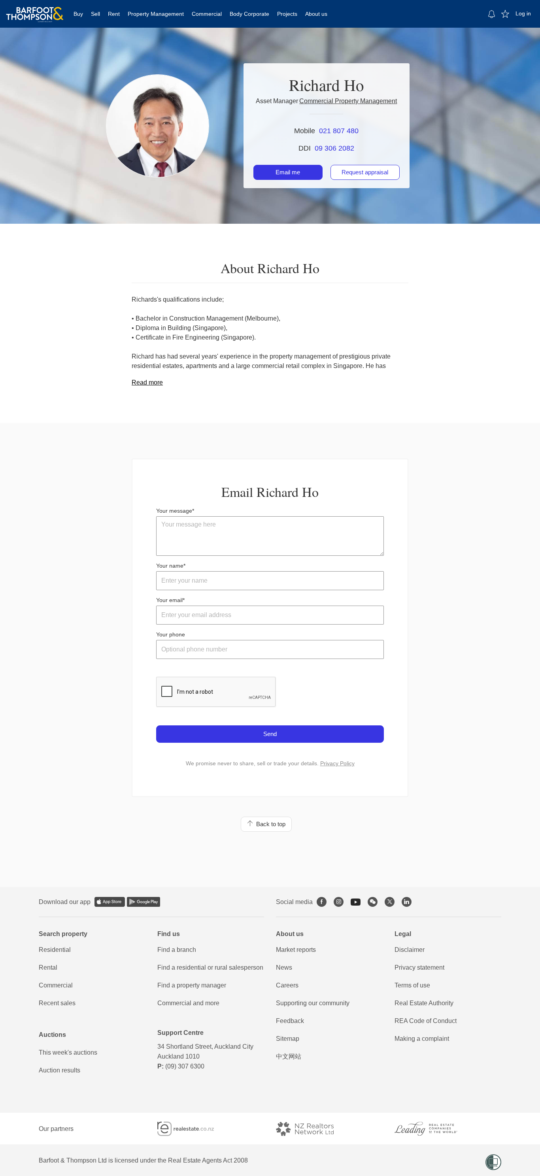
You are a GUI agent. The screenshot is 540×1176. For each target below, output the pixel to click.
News (284, 967)
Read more (147, 382)
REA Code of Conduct (426, 1020)
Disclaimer (410, 949)
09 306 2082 (334, 148)
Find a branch (176, 949)
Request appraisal (365, 172)
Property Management (156, 14)
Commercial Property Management (348, 101)
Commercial (207, 14)
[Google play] (143, 902)
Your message (174, 511)
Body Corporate (249, 14)
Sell (95, 14)
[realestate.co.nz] (192, 1129)
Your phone (170, 634)
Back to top (269, 824)
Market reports (296, 949)
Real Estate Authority (424, 1003)
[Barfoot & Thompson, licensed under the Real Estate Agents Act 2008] (35, 10)
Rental (48, 967)
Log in (523, 13)
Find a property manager (191, 985)
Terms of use (412, 985)
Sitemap (287, 1038)
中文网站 (288, 1056)
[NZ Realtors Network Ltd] (312, 1129)
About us (316, 14)
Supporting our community (312, 1003)
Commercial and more (188, 1003)
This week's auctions (68, 1052)
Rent (114, 14)
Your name (169, 566)
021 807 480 (339, 131)
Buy (78, 14)
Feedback (290, 1020)
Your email (169, 600)
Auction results (59, 1070)
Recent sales (57, 1003)
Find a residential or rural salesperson (210, 967)
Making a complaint (422, 1038)
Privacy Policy (337, 763)
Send (270, 734)
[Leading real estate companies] (434, 1129)
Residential (55, 949)
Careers (287, 985)
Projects (287, 14)
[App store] (109, 902)
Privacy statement (419, 967)
